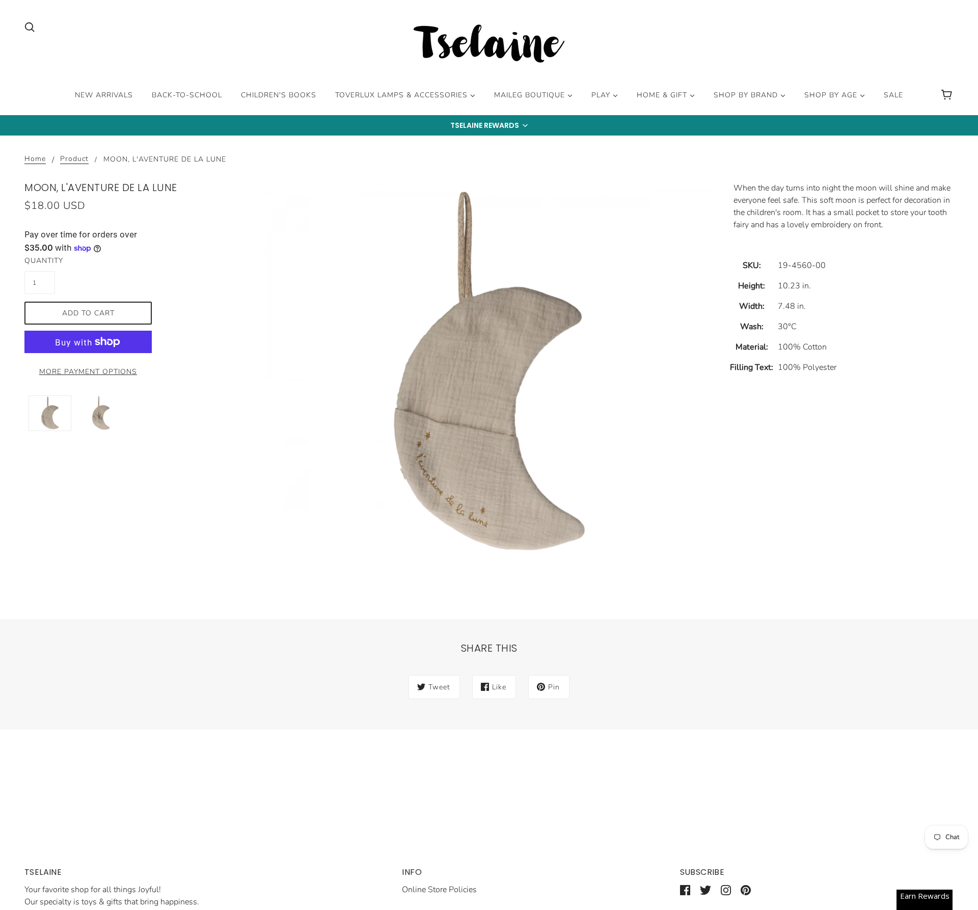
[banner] (489, 45)
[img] (29, 26)
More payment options (88, 372)
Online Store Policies (439, 889)
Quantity (39, 260)
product (74, 159)
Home (35, 159)
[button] (489, 125)
